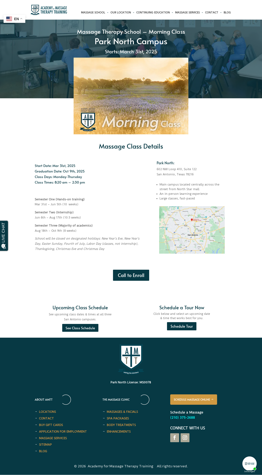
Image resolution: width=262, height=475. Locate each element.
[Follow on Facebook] (174, 437)
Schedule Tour (182, 326)
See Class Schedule (80, 328)
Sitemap (45, 444)
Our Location (121, 12)
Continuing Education (153, 12)
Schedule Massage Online (192, 399)
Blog (227, 12)
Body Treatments (121, 425)
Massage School (93, 12)
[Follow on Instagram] (185, 437)
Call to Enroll (131, 275)
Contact (211, 12)
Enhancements (119, 431)
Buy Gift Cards (51, 425)
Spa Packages (118, 418)
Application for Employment (63, 431)
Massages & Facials (122, 411)
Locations (47, 411)
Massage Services (187, 12)
